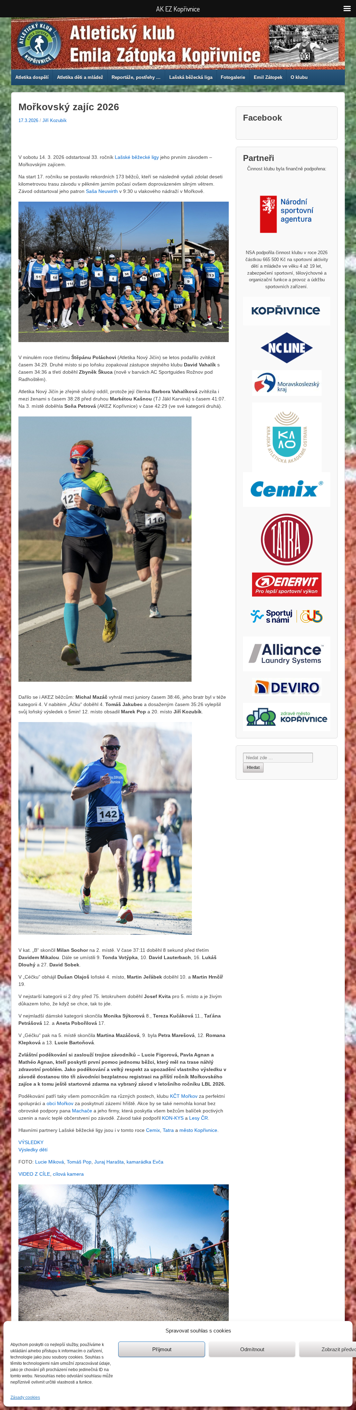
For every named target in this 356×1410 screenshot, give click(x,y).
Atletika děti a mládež (80, 77)
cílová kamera (68, 1174)
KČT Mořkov (183, 1096)
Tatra (168, 1130)
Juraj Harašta (109, 1162)
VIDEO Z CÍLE (34, 1174)
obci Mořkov (60, 1103)
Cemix (153, 1130)
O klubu (299, 77)
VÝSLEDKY (30, 1142)
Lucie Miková (49, 1162)
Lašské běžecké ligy (137, 157)
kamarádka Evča (145, 1162)
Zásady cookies (25, 1397)
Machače (82, 1110)
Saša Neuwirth (102, 191)
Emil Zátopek (268, 77)
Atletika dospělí (32, 77)
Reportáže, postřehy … (136, 77)
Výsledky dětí (33, 1149)
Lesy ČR (198, 1118)
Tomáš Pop (79, 1162)
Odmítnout (252, 1349)
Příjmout (161, 1349)
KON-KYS (173, 1118)
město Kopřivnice (198, 1130)
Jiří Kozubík (54, 120)
